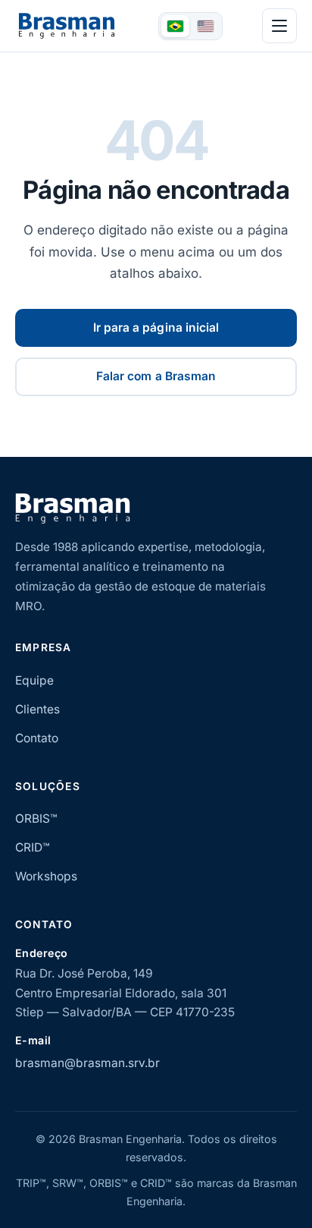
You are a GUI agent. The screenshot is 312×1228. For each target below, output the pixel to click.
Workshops (46, 876)
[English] (206, 26)
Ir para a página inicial (156, 327)
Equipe (34, 680)
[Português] (175, 26)
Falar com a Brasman (156, 376)
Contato (36, 738)
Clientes (37, 709)
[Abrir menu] (279, 25)
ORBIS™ (36, 818)
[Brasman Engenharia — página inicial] (66, 25)
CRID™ (32, 847)
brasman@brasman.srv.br (87, 1063)
